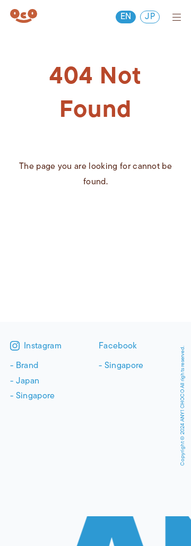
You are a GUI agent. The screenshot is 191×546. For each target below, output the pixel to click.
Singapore (35, 396)
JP (150, 17)
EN (126, 17)
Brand (27, 366)
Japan (28, 381)
